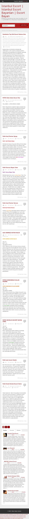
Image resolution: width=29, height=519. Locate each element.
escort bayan (16, 386)
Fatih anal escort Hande (10, 360)
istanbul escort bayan (4, 514)
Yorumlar (12, 430)
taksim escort (7, 45)
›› (8, 427)
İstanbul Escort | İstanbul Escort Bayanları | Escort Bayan (13, 11)
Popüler (5, 430)
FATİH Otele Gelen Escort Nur (11, 98)
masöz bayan (7, 43)
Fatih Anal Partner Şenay (10, 136)
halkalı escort (18, 514)
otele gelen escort (19, 43)
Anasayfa (3, 30)
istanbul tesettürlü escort (7, 42)
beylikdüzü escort (12, 514)
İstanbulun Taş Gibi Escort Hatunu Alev (14, 34)
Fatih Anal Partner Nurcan (10, 203)
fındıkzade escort (13, 39)
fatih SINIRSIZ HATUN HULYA (11, 232)
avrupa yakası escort (7, 515)
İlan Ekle (24, 25)
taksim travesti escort (15, 45)
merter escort (13, 43)
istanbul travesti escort (16, 42)
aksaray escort (12, 36)
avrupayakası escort (19, 36)
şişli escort (24, 514)
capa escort (12, 386)
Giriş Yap (25, 1)
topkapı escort (21, 45)
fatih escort (7, 39)
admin (5, 36)
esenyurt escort (10, 517)
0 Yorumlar (23, 434)
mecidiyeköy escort (15, 515)
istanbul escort (19, 39)
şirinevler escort (22, 515)
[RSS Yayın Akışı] (2, 1)
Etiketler (19, 430)
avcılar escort (15, 517)
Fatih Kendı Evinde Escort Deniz (12, 384)
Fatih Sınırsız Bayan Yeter (10, 167)
